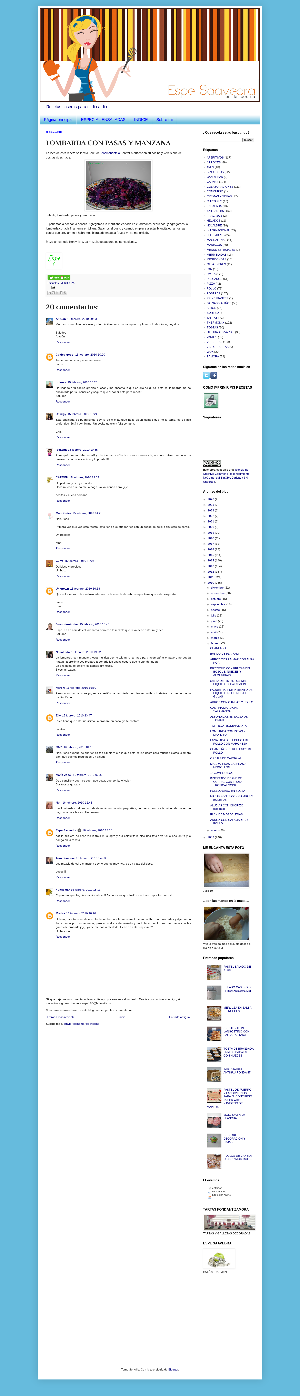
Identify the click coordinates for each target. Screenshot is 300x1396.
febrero (216, 643)
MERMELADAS (217, 254)
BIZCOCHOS (215, 172)
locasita (61, 449)
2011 (211, 577)
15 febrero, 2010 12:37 (84, 477)
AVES (210, 167)
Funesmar (63, 889)
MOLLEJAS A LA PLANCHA (234, 1116)
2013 (211, 566)
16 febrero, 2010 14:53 (91, 858)
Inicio (122, 1017)
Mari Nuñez (63, 513)
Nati (58, 802)
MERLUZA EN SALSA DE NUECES (237, 1009)
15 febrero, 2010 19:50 (81, 687)
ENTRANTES (215, 210)
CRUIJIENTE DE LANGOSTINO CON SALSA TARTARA (236, 1032)
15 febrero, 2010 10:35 (83, 449)
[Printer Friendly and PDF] (59, 279)
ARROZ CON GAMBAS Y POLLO (231, 702)
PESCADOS (214, 279)
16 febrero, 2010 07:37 (88, 774)
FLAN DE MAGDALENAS (226, 814)
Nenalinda (63, 652)
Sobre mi (164, 119)
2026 (211, 499)
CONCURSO (215, 191)
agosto (216, 609)
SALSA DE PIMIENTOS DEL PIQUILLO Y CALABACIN (228, 682)
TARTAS (212, 317)
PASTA (211, 274)
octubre (216, 598)
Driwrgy (61, 414)
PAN (209, 269)
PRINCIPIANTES (217, 298)
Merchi (60, 687)
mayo (215, 626)
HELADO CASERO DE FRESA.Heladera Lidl (237, 989)
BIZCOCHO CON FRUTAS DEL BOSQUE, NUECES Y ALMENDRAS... (230, 672)
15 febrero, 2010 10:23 (82, 382)
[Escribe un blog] (53, 293)
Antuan (61, 318)
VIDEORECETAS (218, 346)
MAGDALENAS (216, 240)
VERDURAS (67, 283)
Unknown (62, 588)
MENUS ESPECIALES (221, 249)
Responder (63, 342)
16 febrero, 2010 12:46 (77, 802)
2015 (211, 555)
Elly (58, 715)
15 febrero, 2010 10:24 (82, 414)
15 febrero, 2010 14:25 (87, 513)
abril (214, 632)
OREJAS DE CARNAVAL (226, 758)
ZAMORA (213, 356)
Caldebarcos (65, 354)
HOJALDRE (214, 225)
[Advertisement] (223, 1300)
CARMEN (62, 477)
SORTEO (213, 312)
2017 (211, 543)
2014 (211, 560)
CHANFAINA (218, 648)
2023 (211, 510)
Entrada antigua (179, 1017)
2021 (211, 521)
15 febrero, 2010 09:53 (82, 318)
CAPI (59, 747)
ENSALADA (214, 206)
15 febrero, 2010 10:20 (90, 354)
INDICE (141, 119)
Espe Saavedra (66, 830)
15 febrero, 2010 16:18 (85, 588)
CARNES (212, 181)
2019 (211, 532)
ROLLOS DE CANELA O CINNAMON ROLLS (237, 1157)
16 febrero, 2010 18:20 (81, 913)
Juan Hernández (67, 624)
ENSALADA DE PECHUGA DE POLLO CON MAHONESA (229, 741)
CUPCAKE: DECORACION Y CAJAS (234, 1138)
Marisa (60, 913)
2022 (211, 516)
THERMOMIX (215, 322)
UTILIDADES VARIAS (220, 332)
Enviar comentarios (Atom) (81, 1023)
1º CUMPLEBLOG (221, 772)
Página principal (58, 119)
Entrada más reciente (61, 1017)
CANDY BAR (215, 177)
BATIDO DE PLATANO (224, 653)
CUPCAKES (214, 201)
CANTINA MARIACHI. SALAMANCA (224, 709)
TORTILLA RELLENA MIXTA (228, 725)
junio (214, 621)
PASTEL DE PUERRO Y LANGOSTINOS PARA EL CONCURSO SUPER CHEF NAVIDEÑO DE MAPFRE (229, 1098)
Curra (59, 560)
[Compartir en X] (57, 293)
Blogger (173, 1369)
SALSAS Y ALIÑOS (219, 303)
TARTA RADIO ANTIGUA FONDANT (237, 1070)
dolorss (61, 382)
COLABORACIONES (220, 186)
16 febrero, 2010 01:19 (78, 747)
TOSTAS (212, 327)
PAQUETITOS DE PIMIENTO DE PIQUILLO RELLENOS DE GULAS (231, 693)
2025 (211, 504)
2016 (211, 549)
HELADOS (213, 220)
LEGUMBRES (215, 235)
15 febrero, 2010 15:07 (79, 560)
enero (215, 830)
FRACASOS (214, 215)
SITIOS (211, 307)
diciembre (217, 587)
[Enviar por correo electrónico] (49, 293)
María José (64, 774)
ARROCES (214, 162)
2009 (211, 837)
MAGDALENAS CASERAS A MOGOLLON (228, 765)
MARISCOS (214, 244)
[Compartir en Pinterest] (65, 293)
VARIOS (212, 337)
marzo (215, 637)
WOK (210, 351)
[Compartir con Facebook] (61, 293)
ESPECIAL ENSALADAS (103, 119)
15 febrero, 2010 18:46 (94, 624)
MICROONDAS (216, 259)
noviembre (218, 593)
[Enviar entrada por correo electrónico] (52, 287)
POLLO (211, 288)
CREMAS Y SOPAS (219, 196)
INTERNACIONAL (218, 230)
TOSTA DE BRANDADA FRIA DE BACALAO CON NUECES (238, 1052)
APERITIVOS (215, 157)
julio (214, 615)
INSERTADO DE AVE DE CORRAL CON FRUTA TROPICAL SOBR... (226, 782)
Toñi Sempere (65, 858)
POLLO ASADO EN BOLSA (227, 790)
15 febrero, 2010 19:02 (86, 652)
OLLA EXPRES (216, 264)
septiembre (218, 604)
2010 (211, 582)
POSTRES (213, 293)
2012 (211, 571)
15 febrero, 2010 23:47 (77, 715)
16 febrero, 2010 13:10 (97, 830)
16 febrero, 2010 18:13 (86, 889)
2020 (211, 527)
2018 (211, 538)
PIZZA (211, 283)
